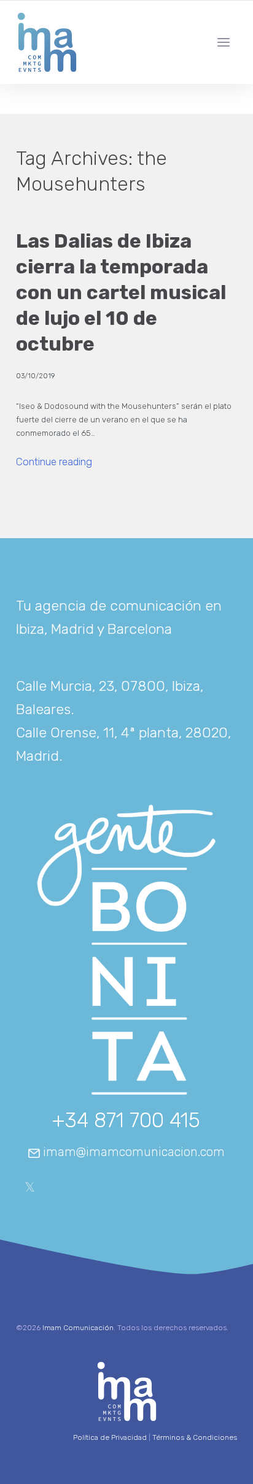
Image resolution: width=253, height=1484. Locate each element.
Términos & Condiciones (194, 1437)
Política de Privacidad (110, 1437)
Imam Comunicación (78, 1327)
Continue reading (54, 462)
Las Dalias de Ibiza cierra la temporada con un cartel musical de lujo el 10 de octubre (121, 292)
